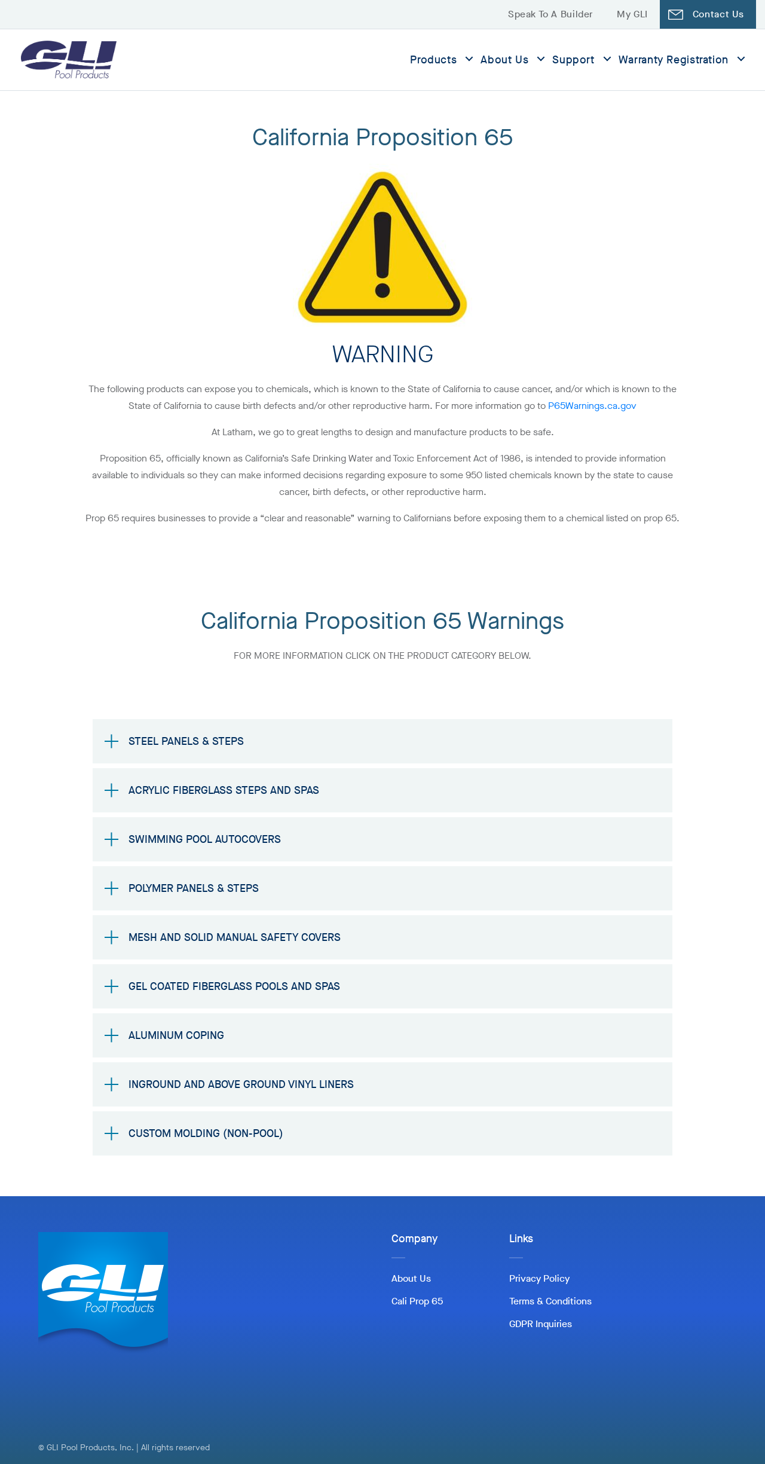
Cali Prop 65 (417, 1301)
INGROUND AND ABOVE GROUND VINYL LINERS (241, 1084)
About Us (504, 60)
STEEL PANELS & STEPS (186, 741)
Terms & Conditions (550, 1301)
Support (573, 60)
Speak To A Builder (550, 14)
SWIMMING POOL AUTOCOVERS (204, 839)
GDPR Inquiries (540, 1324)
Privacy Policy (539, 1278)
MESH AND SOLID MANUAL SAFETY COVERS (234, 937)
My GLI (632, 14)
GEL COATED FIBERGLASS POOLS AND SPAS (234, 986)
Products (433, 60)
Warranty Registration (674, 60)
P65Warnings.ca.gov (592, 405)
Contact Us (718, 14)
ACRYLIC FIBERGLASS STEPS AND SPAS (223, 790)
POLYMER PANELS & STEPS (193, 888)
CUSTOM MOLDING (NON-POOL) (205, 1133)
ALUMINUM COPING (176, 1035)
